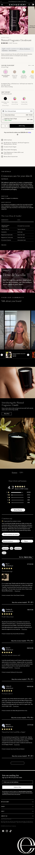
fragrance (5, 548)
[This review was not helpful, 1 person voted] (31, 602)
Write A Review (18, 510)
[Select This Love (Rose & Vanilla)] (5, 75)
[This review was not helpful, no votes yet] (31, 641)
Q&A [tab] (21, 472)
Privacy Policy (29, 791)
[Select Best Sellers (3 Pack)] (15, 101)
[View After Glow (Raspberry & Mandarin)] (2, 355)
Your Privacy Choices (6, 819)
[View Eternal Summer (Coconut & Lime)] (28, 355)
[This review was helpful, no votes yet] (28, 641)
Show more (10, 553)
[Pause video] (24, 346)
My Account (5, 801)
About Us (4, 816)
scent (4, 553)
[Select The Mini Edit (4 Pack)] (24, 101)
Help (2, 811)
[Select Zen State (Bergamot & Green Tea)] (23, 75)
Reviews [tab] (14, 473)
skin (11, 548)
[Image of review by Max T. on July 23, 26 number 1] (5, 577)
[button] (32, 4)
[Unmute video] (27, 346)
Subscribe (17, 787)
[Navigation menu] (1, 4)
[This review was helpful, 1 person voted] (28, 602)
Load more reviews (17, 763)
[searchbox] (9, 541)
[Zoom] (24, 10)
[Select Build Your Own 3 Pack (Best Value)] (5, 101)
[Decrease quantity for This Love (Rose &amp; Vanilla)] (2, 126)
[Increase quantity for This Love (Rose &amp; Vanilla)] (8, 126)
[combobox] (26, 557)
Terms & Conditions (22, 791)
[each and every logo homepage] (17, 4)
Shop (3, 806)
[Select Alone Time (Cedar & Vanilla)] (14, 75)
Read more (17, 591)
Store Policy (6, 792)
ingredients (18, 548)
